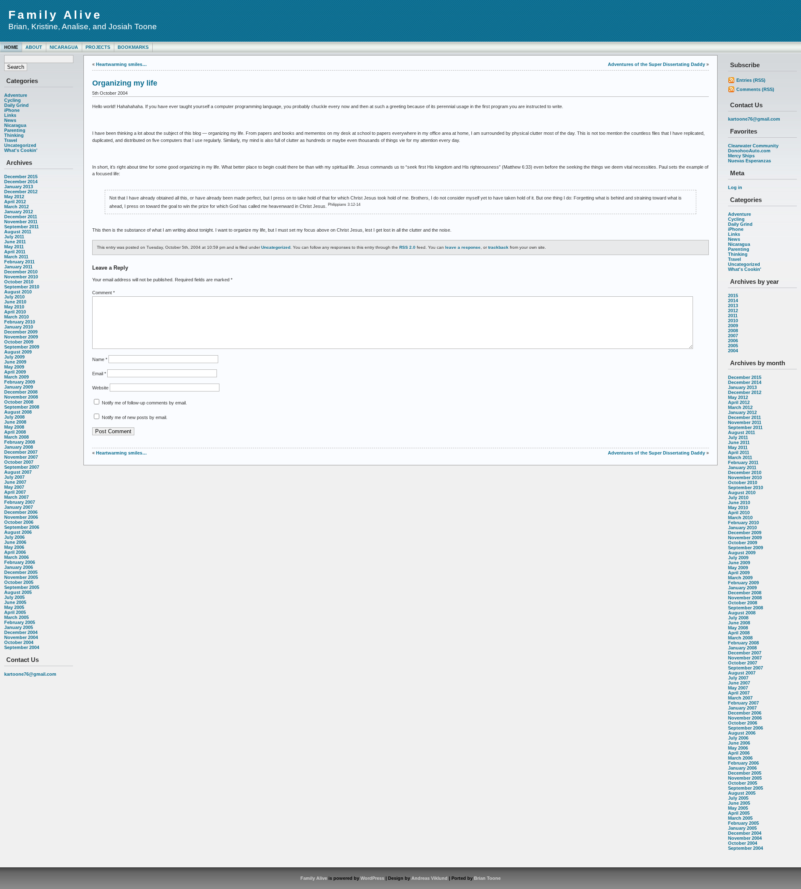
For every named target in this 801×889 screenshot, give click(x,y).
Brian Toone (487, 878)
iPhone (12, 110)
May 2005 (14, 607)
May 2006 (14, 547)
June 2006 (15, 542)
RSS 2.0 (407, 247)
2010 (733, 320)
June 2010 (15, 301)
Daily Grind (16, 105)
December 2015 (21, 176)
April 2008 (15, 431)
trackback (498, 247)
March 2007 (16, 497)
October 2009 (18, 341)
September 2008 (21, 406)
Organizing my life (124, 83)
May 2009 (14, 366)
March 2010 (16, 316)
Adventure (15, 95)
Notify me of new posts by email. (134, 417)
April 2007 (15, 492)
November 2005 (21, 577)
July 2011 (14, 236)
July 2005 (14, 597)
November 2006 (21, 517)
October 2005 (18, 582)
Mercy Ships (741, 155)
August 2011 (17, 231)
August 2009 (18, 351)
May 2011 (14, 246)
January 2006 (18, 567)
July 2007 (14, 477)
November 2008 (21, 396)
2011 (733, 315)
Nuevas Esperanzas (749, 160)
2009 (733, 325)
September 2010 (21, 286)
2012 (733, 310)
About (33, 47)
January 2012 (18, 211)
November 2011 (21, 221)
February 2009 (19, 381)
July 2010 (14, 296)
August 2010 (18, 291)
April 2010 (15, 311)
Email (99, 373)
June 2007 (15, 482)
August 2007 (18, 472)
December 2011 (20, 216)
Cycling (12, 100)
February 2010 (19, 321)
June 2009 (15, 361)
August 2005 (18, 592)
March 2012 (16, 206)
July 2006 (14, 537)
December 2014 (21, 181)
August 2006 (18, 532)
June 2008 (15, 421)
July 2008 (14, 416)
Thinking (14, 135)
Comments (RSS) (755, 89)
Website (100, 387)
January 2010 (18, 326)
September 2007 (21, 467)
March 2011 (16, 256)
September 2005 (21, 587)
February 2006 (19, 562)
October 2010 (18, 281)
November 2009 (21, 336)
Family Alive (55, 14)
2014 (733, 300)
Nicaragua (64, 47)
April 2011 (14, 251)
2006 (733, 340)
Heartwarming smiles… (121, 64)
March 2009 (16, 376)
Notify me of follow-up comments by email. (144, 402)
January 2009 (18, 386)
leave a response (463, 247)
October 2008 (18, 401)
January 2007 (18, 507)
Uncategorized (20, 145)
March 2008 (16, 436)
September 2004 (21, 647)
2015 (733, 295)
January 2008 (18, 447)
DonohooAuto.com (749, 150)
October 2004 (18, 642)
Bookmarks (133, 47)
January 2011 (18, 266)
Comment (103, 292)
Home (11, 47)
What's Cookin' (21, 150)
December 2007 (21, 452)
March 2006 (16, 557)
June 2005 (15, 602)
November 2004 (21, 637)
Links (10, 115)
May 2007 (14, 487)
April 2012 (15, 201)
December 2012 (21, 191)
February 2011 (19, 261)
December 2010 (21, 271)
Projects (98, 47)
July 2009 (14, 356)
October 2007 (18, 462)
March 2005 (16, 617)
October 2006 (18, 522)
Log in (735, 187)
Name (99, 359)
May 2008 (14, 426)
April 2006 (15, 552)
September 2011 (21, 226)
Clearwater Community (753, 145)
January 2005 (18, 627)
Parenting (14, 130)
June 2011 (15, 241)
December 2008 (21, 391)
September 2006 (21, 527)
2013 (733, 305)
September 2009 (21, 346)
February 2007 (19, 502)
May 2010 (14, 306)
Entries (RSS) (751, 80)
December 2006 (21, 512)
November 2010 (21, 276)
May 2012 (14, 196)
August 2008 (18, 411)
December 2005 (21, 572)
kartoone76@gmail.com (30, 674)
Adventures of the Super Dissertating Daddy (656, 64)
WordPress (372, 878)
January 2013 (18, 186)
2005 (733, 345)
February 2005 (19, 622)
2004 (733, 350)
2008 (733, 330)
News (10, 120)
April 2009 (15, 371)
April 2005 (15, 612)
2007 (733, 335)
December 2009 (21, 331)
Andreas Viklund (429, 878)
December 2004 (21, 632)
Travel (10, 140)
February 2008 (19, 441)
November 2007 (21, 457)
